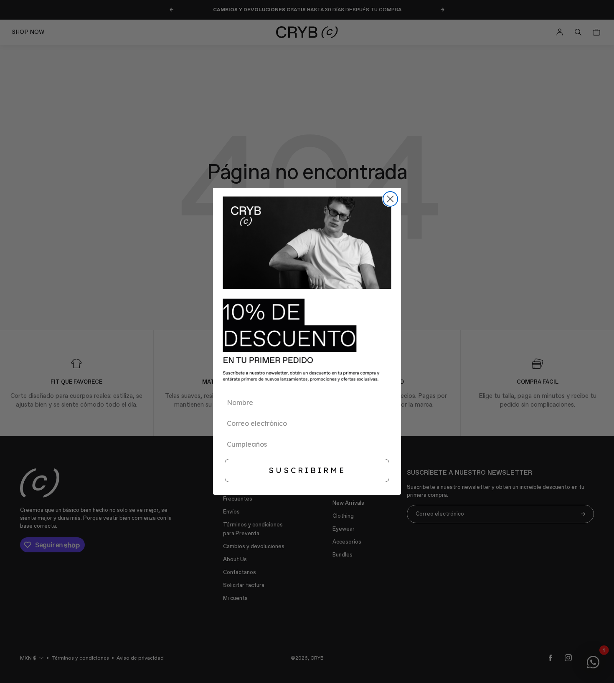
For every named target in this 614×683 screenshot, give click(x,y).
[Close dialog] (390, 199)
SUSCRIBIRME (307, 470)
